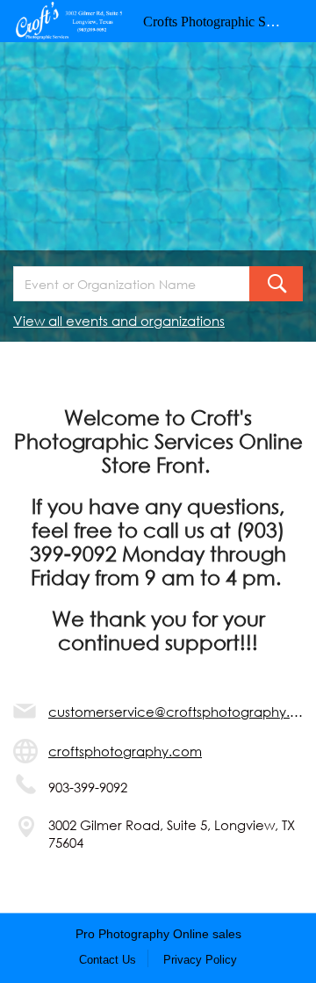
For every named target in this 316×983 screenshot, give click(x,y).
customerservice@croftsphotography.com (175, 711)
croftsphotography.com (125, 751)
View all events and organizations (119, 320)
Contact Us (107, 959)
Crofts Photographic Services (224, 21)
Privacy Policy (200, 959)
